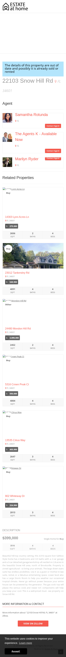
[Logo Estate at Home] (15, 6)
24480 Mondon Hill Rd (18, 328)
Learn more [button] (25, 643)
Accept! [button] (16, 651)
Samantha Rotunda (31, 114)
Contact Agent (53, 126)
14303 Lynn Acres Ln (17, 217)
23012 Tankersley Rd (17, 272)
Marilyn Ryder (26, 159)
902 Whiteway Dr (15, 496)
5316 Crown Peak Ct (17, 384)
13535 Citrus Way (15, 440)
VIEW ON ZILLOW (33, 623)
